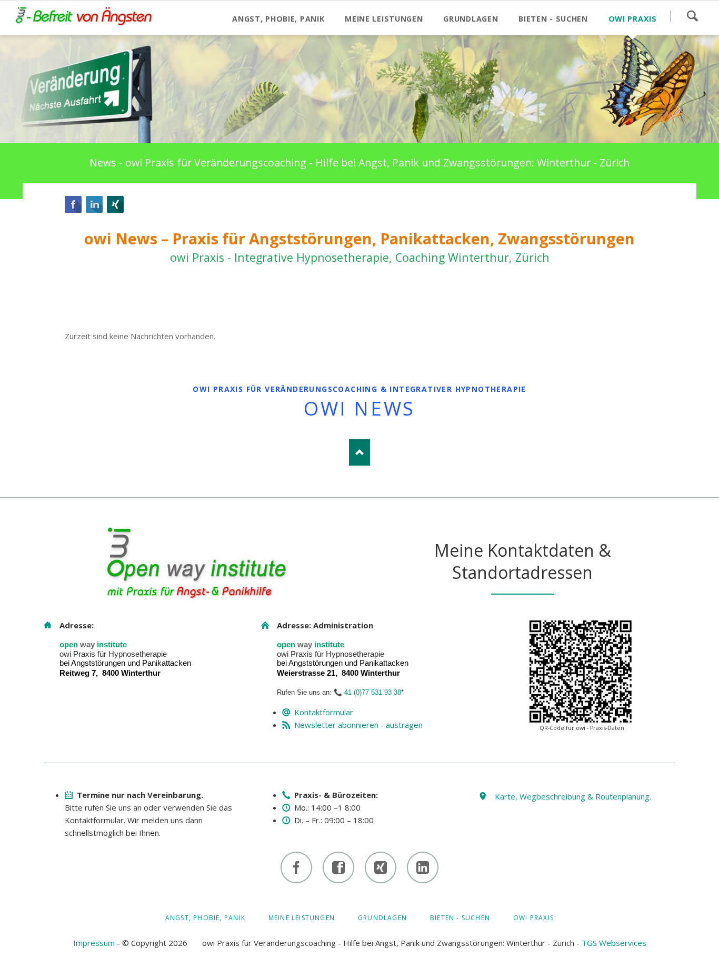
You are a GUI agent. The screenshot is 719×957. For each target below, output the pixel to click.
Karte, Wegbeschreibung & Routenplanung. (573, 796)
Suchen (692, 16)
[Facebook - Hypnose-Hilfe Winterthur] (296, 867)
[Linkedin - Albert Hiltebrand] (422, 867)
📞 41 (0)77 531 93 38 (367, 692)
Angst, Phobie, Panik (205, 917)
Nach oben (359, 452)
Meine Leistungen (301, 917)
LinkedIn (94, 204)
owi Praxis (533, 917)
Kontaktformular (323, 712)
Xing (115, 204)
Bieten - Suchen (460, 917)
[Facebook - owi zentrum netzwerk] (338, 867)
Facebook (73, 204)
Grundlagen (382, 917)
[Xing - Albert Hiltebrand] (380, 867)
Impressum (94, 943)
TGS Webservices (614, 943)
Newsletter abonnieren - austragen (358, 724)
